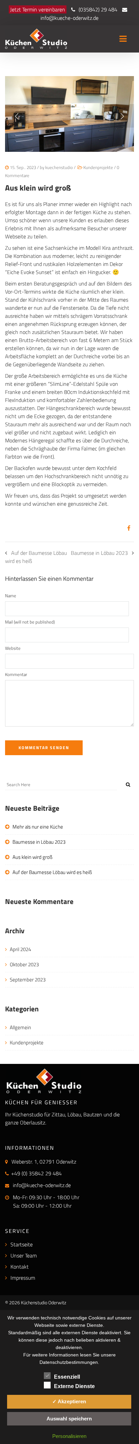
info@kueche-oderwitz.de (69, 18)
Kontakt (19, 1267)
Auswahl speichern (69, 1418)
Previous (17, 116)
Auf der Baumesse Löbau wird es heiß (52, 872)
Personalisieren (69, 1436)
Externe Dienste (74, 1386)
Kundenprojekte (98, 167)
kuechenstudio (59, 167)
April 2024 (20, 949)
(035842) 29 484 (98, 9)
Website (13, 648)
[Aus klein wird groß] (126, 528)
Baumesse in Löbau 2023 (99, 553)
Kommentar (16, 674)
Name (10, 595)
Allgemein (20, 1027)
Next (122, 116)
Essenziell (67, 1377)
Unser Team (23, 1255)
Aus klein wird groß (32, 857)
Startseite (21, 1244)
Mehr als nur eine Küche (37, 827)
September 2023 (28, 979)
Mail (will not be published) (30, 621)
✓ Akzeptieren (69, 1401)
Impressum (22, 1278)
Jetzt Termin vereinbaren (37, 9)
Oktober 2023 (24, 964)
